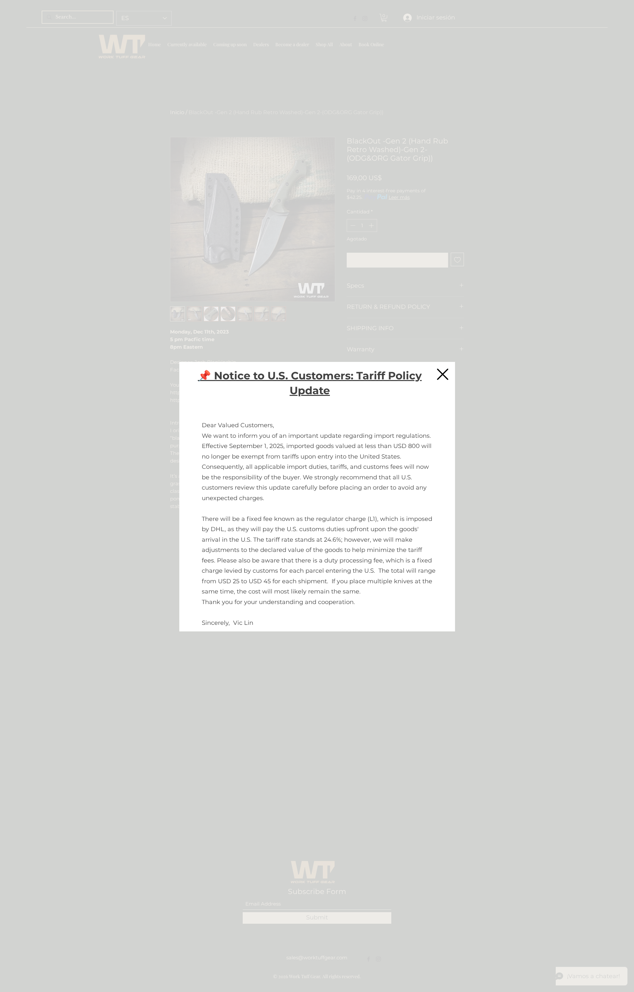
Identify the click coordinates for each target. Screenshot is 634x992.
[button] (442, 374)
